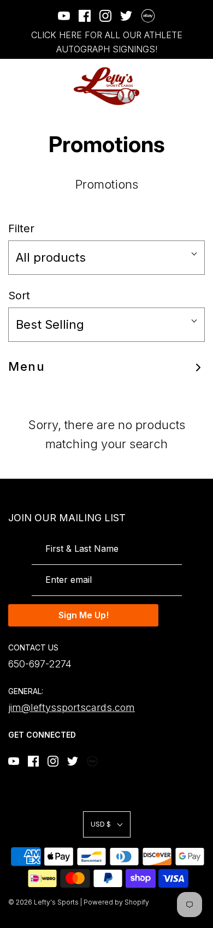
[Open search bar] (168, 86)
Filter (21, 228)
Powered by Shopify (116, 902)
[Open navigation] (15, 86)
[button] (106, 257)
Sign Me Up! (83, 615)
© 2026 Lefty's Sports (43, 902)
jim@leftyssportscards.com (71, 707)
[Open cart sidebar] (198, 86)
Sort (19, 295)
